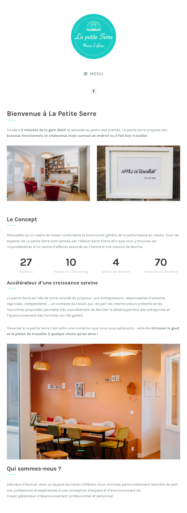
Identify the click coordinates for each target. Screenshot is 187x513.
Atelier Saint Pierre (95, 241)
